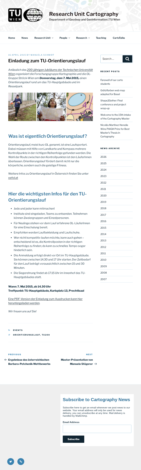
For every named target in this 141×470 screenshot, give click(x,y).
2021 (103, 188)
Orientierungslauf (26, 335)
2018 (103, 208)
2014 (103, 234)
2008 (103, 272)
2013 (103, 240)
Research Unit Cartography (84, 14)
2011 (103, 253)
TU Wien (114, 19)
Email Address (71, 422)
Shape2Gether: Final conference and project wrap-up (113, 104)
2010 (103, 259)
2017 (103, 214)
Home (11, 37)
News (24, 37)
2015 (103, 227)
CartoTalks (119, 37)
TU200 (46, 335)
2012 (103, 247)
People (63, 37)
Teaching (101, 37)
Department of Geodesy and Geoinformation (78, 19)
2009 (103, 266)
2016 (103, 221)
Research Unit (42, 37)
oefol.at (13, 177)
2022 (103, 182)
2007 (103, 279)
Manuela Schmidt (42, 55)
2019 (103, 201)
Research (81, 37)
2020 (103, 195)
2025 (103, 163)
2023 (103, 176)
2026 (103, 156)
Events (18, 330)
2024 (103, 169)
